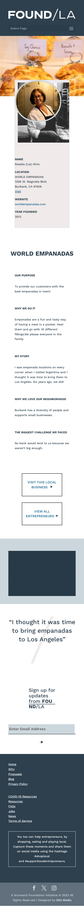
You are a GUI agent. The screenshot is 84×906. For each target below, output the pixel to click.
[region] (42, 573)
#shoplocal (42, 856)
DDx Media (63, 900)
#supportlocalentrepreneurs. (45, 861)
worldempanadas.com (30, 204)
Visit (18, 191)
